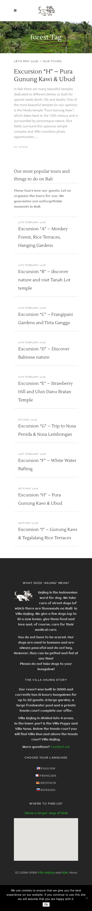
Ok (46, 904)
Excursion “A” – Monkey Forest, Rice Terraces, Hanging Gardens (43, 237)
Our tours (52, 61)
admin (23, 147)
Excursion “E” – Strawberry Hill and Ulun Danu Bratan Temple (45, 392)
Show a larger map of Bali (46, 813)
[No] (87, 898)
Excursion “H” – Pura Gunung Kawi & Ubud (44, 75)
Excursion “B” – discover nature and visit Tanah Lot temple (44, 280)
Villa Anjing (46, 872)
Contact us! (60, 747)
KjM (65, 872)
